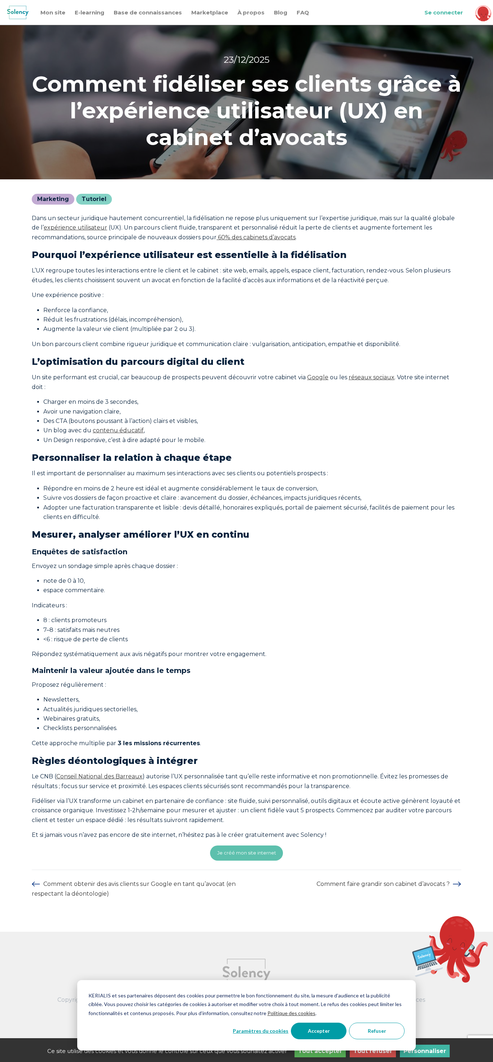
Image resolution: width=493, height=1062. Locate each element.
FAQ (303, 12)
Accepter (319, 1031)
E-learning (89, 12)
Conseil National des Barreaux (99, 776)
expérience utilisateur (75, 227)
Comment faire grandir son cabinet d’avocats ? (384, 883)
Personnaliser (424, 1051)
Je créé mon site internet (246, 853)
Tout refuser (372, 1051)
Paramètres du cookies (260, 1031)
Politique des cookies (291, 1013)
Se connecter (443, 12)
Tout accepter (320, 1051)
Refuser (377, 1031)
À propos (251, 12)
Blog (280, 12)
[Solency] (18, 12)
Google (317, 377)
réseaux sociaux (371, 377)
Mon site (52, 12)
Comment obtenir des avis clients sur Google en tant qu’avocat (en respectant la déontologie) (134, 888)
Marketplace (209, 12)
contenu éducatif (118, 430)
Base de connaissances (148, 12)
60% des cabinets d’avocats (256, 237)
